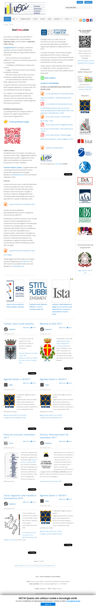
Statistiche (12, 329)
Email (34, 327)
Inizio (16, 565)
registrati (88, 2)
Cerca (67, 19)
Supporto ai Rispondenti (54, 148)
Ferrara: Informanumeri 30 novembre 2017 (54, 436)
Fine (53, 565)
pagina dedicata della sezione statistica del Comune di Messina (63, 343)
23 (41, 565)
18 (30, 565)
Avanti (49, 565)
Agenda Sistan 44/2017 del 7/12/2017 (51, 415)
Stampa (27, 327)
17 (28, 565)
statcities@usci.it (18, 175)
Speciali (57, 19)
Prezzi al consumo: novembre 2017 (19, 436)
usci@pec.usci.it (56, 588)
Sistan (11, 385)
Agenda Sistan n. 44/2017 (53, 379)
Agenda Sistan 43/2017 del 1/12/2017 (51, 531)
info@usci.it (43, 588)
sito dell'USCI (25, 261)
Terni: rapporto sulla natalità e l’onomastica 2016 (20, 497)
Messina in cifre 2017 (51, 323)
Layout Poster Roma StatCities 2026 (22, 204)
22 (39, 565)
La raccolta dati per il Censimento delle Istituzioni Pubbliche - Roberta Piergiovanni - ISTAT (57, 97)
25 (46, 565)
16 (26, 565)
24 (43, 565)
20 (35, 565)
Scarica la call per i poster (13, 167)
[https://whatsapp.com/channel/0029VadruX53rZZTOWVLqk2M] (85, 39)
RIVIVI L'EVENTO (50, 78)
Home (7, 19)
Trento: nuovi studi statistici (19, 323)
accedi (80, 2)
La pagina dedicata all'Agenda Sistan (15, 417)
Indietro (21, 565)
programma (9, 47)
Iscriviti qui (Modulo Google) (19, 122)
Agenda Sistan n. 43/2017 (53, 495)
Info (13, 19)
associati (58, 164)
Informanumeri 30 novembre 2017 (51, 481)
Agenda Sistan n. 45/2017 (17, 379)
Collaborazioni (25, 19)
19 (32, 565)
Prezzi (35, 19)
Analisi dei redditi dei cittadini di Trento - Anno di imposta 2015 (28, 360)
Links (49, 19)
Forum (43, 19)
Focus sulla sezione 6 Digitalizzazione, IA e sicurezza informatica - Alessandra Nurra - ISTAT (57, 128)
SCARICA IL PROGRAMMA (50, 83)
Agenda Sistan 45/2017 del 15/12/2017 (15, 415)
